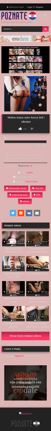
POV (38, 195)
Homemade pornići (17, 188)
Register (39, 7)
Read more (24, 166)
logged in (19, 356)
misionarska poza (20, 195)
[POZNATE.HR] (20, 16)
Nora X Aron (32, 181)
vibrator (26, 201)
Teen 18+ (39, 188)
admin (30, 172)
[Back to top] (42, 423)
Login (29, 7)
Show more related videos (25, 335)
